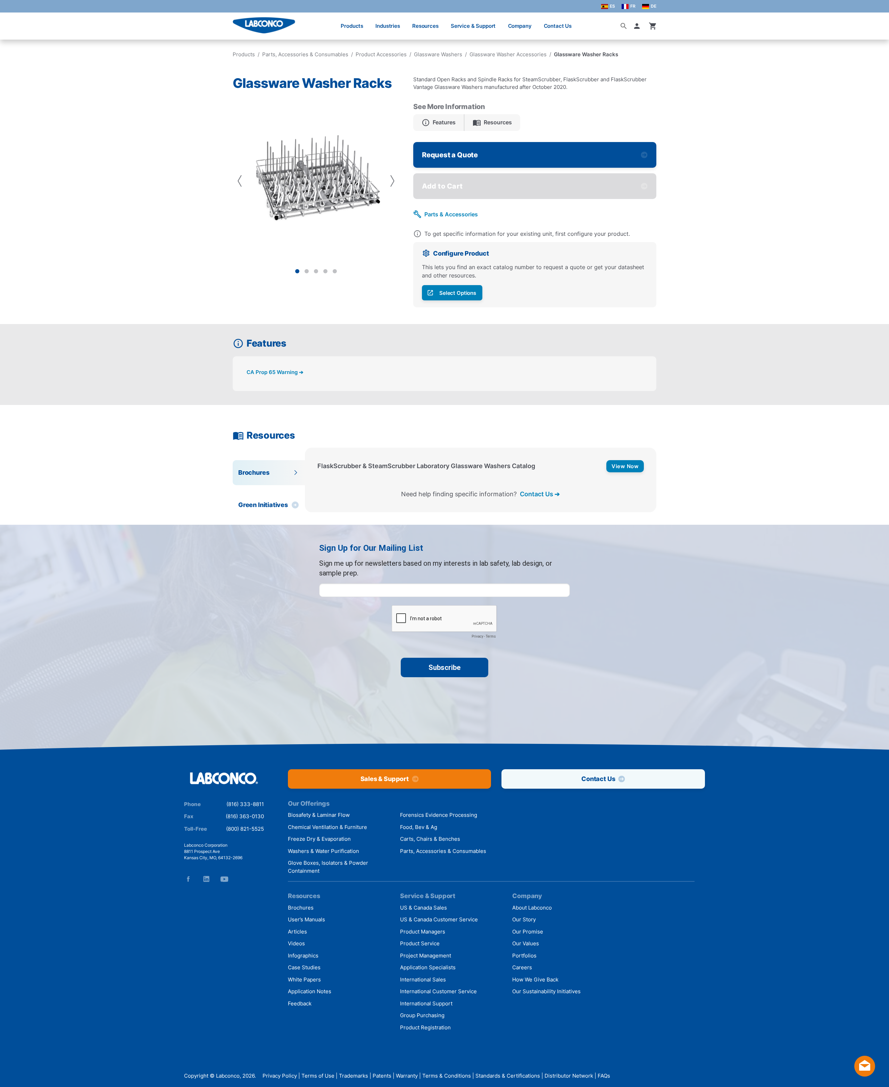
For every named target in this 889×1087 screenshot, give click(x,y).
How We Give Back (535, 979)
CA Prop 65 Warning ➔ (275, 372)
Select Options (457, 293)
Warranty (407, 1075)
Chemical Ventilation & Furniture (327, 827)
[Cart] (653, 26)
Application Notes (309, 991)
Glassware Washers (438, 54)
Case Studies (304, 967)
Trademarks (353, 1075)
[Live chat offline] (864, 1074)
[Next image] (392, 181)
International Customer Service (438, 991)
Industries (387, 26)
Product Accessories (381, 54)
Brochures (301, 907)
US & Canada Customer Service (439, 919)
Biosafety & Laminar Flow (319, 815)
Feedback (299, 1003)
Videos (296, 943)
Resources (425, 26)
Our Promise (527, 931)
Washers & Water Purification (323, 851)
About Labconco (532, 907)
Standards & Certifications (507, 1075)
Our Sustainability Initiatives (546, 991)
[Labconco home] (224, 778)
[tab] (297, 271)
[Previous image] (240, 181)
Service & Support (473, 26)
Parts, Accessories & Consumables (305, 54)
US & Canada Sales (423, 907)
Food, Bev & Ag (418, 827)
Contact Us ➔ (540, 494)
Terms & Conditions (446, 1075)
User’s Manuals (306, 919)
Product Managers (422, 931)
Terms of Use (317, 1075)
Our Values (525, 943)
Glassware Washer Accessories (508, 54)
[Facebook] (188, 879)
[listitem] (438, 122)
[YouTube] (224, 879)
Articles (297, 931)
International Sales (423, 979)
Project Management (425, 955)
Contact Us (558, 26)
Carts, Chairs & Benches (430, 839)
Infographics (303, 955)
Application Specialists (428, 967)
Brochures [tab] (253, 472)
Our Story (524, 919)
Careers (522, 967)
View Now (625, 466)
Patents (382, 1075)
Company (520, 26)
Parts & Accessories (451, 214)
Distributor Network (569, 1075)
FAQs (604, 1075)
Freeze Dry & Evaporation (319, 839)
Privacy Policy (280, 1075)
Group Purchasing (422, 1015)
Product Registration (425, 1027)
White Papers (304, 979)
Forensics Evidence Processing (438, 815)
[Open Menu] (12, 22)
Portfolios (524, 955)
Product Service (420, 943)
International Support (426, 1003)
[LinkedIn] (206, 879)
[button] (638, 26)
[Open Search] (623, 26)
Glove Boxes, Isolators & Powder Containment (328, 867)
